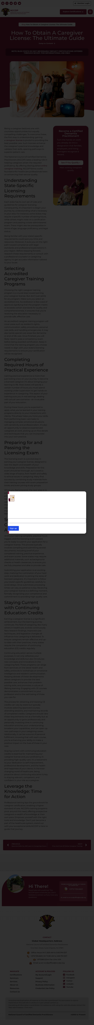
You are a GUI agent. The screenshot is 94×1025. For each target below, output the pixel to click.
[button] (83, 495)
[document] (47, 512)
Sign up (13, 528)
